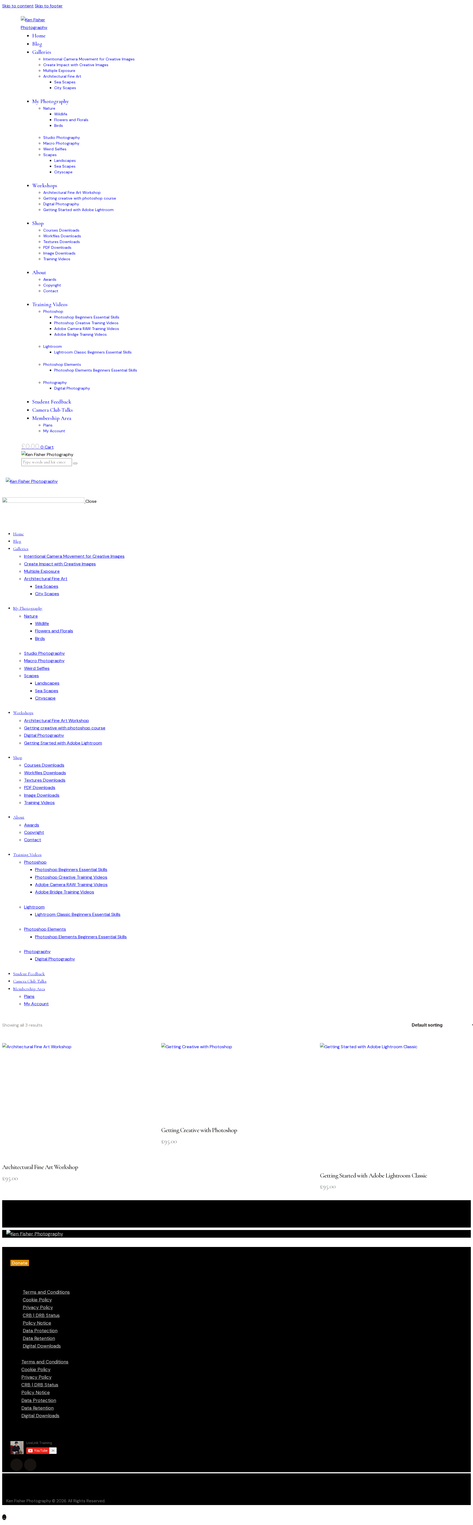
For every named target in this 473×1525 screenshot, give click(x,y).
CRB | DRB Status (41, 1315)
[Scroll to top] (4, 1517)
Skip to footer (49, 6)
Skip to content (18, 6)
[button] (19, 1263)
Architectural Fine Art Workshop (40, 1167)
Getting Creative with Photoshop (199, 1130)
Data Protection (40, 1331)
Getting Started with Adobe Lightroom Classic (373, 1175)
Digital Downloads (42, 1346)
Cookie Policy (37, 1300)
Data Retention (39, 1338)
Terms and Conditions (46, 1292)
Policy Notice (37, 1323)
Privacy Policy (38, 1307)
